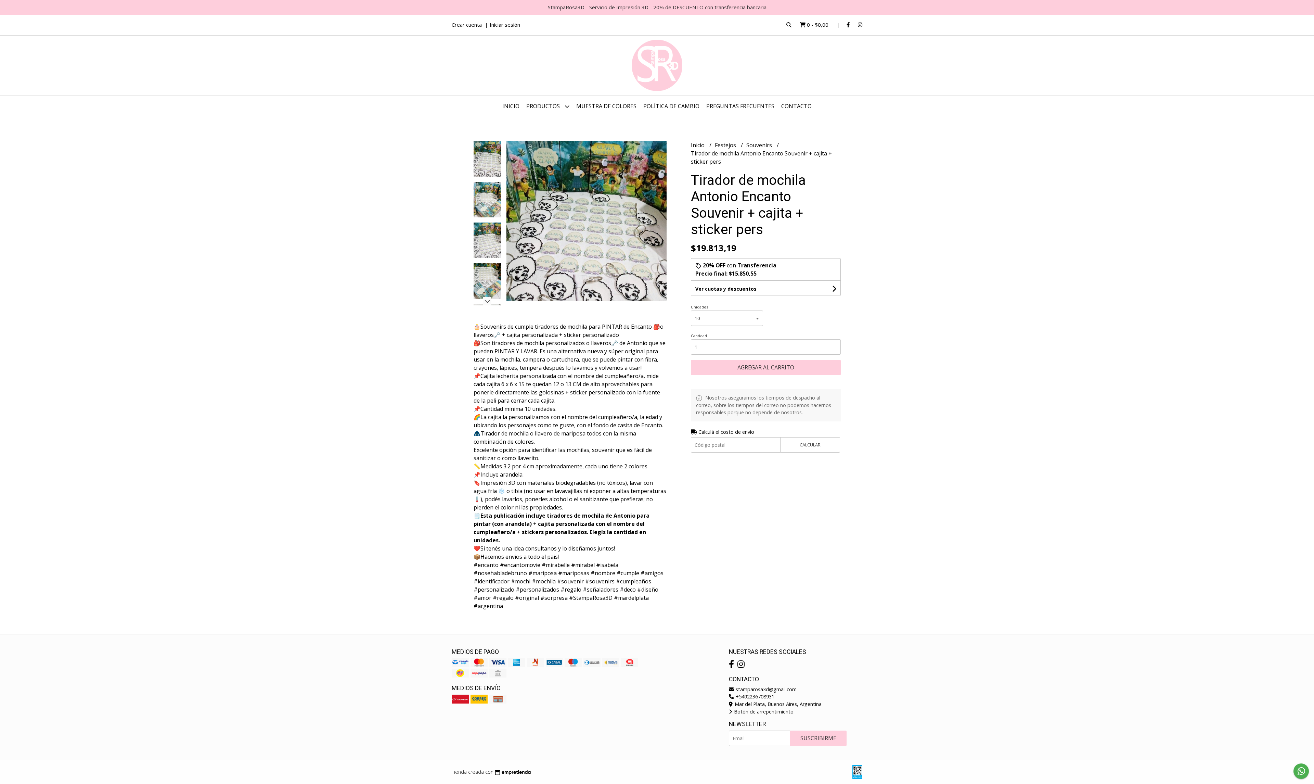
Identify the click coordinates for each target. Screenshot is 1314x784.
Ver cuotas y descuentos (726, 289)
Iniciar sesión (505, 24)
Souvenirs (759, 145)
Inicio (510, 106)
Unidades (699, 306)
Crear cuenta (467, 24)
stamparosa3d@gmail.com (765, 689)
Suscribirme (818, 738)
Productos (543, 106)
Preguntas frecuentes (740, 106)
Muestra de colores (606, 106)
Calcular (810, 445)
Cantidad (699, 335)
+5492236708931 (754, 696)
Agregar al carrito (765, 367)
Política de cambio (671, 106)
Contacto (796, 106)
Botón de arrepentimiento (763, 711)
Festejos (726, 145)
